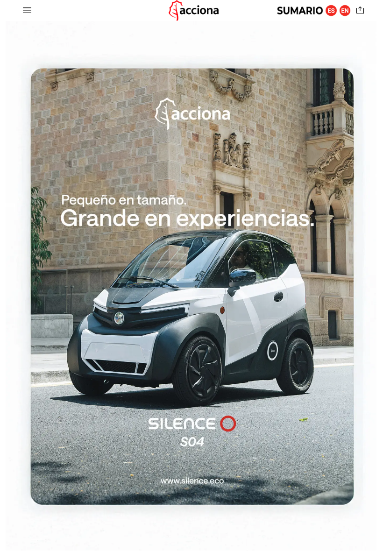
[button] (27, 10)
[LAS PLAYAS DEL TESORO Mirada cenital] (191, 275)
